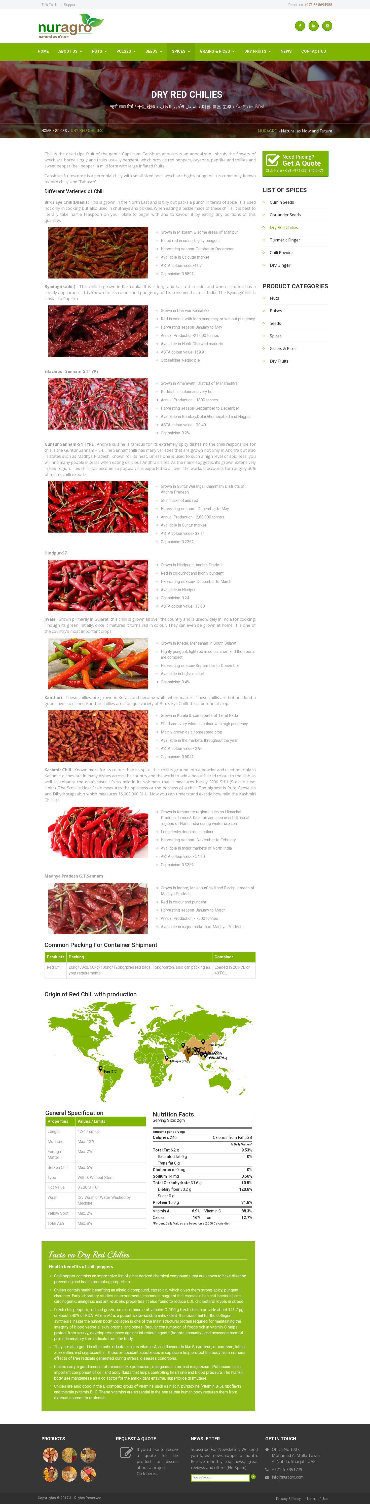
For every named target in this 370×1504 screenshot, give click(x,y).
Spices (181, 51)
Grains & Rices (217, 51)
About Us (70, 51)
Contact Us (313, 51)
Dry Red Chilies (284, 227)
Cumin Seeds (282, 202)
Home (43, 51)
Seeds (153, 51)
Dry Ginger (280, 265)
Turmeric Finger (285, 240)
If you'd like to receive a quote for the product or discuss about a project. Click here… (158, 1461)
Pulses (126, 51)
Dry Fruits (257, 51)
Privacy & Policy (288, 1499)
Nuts (99, 51)
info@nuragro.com (288, 1477)
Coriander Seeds (285, 215)
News (286, 51)
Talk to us (50, 5)
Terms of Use (317, 1499)
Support (70, 5)
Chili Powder (281, 252)
